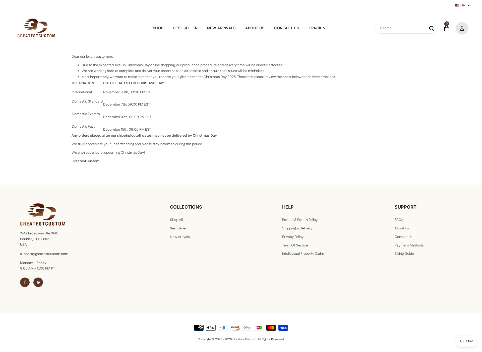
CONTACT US (286, 28)
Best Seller (178, 228)
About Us (402, 228)
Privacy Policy (293, 236)
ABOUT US (254, 28)
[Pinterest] (38, 282)
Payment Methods (409, 245)
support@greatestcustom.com (44, 253)
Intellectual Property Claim (303, 253)
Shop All (176, 219)
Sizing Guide (404, 253)
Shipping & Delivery (297, 228)
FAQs (399, 219)
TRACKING (318, 28)
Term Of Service (295, 245)
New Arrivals (180, 236)
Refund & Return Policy (300, 219)
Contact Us (403, 236)
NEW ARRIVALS (221, 28)
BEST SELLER (185, 28)
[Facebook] (25, 282)
